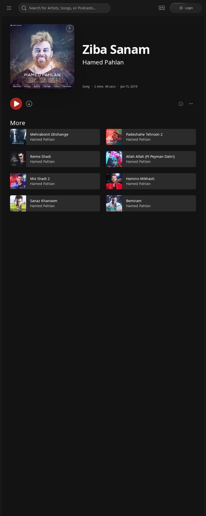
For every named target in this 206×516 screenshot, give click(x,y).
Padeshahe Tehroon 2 (144, 134)
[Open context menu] (191, 104)
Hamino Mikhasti (140, 178)
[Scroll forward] (200, 169)
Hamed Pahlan (103, 62)
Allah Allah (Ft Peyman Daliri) (150, 156)
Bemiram (133, 200)
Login (189, 8)
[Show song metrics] (181, 104)
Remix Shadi (40, 156)
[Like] (93, 137)
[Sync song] (29, 104)
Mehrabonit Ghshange (49, 134)
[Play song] (16, 104)
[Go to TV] (162, 8)
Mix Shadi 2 (40, 178)
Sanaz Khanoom (43, 200)
